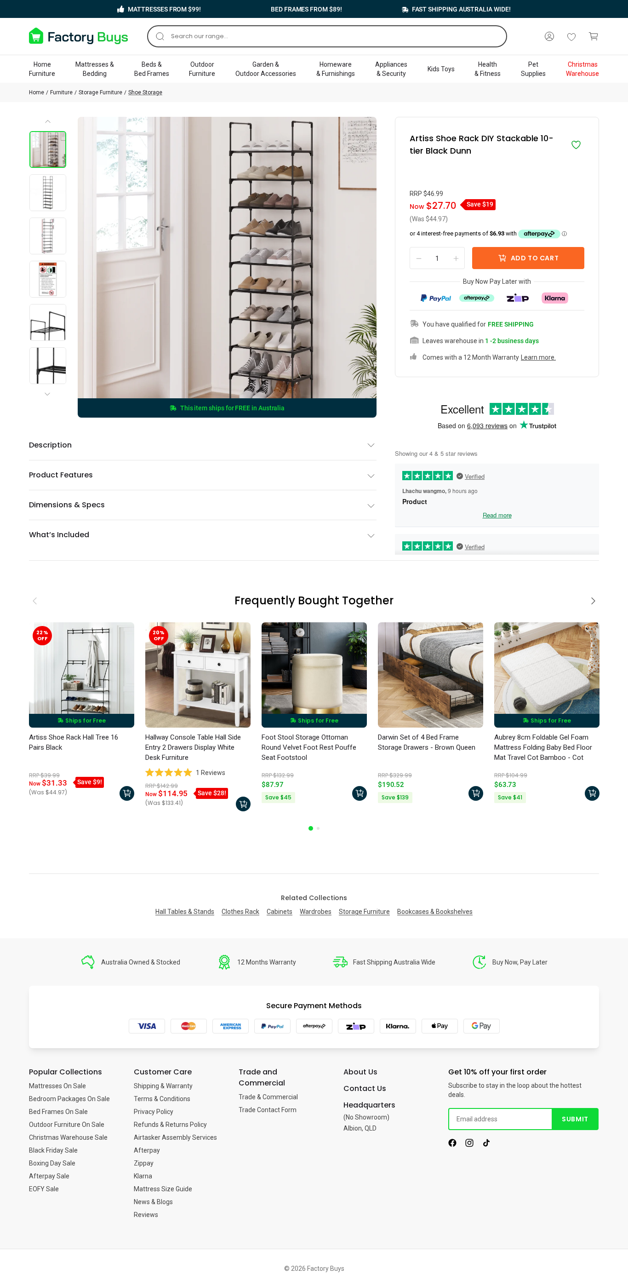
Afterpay (147, 1150)
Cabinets (279, 911)
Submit (575, 1119)
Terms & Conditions (162, 1098)
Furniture (61, 92)
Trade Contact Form (268, 1110)
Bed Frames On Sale (58, 1111)
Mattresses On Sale (57, 1086)
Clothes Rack (240, 911)
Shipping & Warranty (163, 1086)
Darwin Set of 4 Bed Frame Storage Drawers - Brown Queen (426, 742)
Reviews (146, 1214)
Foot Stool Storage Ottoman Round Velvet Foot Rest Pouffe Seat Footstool (309, 747)
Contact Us (364, 1088)
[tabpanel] (81, 713)
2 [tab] (318, 828)
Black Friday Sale (53, 1150)
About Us (360, 1072)
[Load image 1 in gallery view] (47, 149)
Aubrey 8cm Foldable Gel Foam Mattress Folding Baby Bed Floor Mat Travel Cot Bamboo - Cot (543, 747)
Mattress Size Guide (163, 1189)
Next (49, 386)
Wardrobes (315, 911)
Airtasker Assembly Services (175, 1137)
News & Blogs (153, 1202)
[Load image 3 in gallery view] (47, 236)
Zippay (144, 1163)
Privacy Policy (153, 1111)
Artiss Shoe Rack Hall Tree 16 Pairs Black (73, 742)
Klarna (143, 1176)
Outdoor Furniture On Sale (66, 1124)
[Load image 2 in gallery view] (47, 192)
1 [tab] (310, 828)
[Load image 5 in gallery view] (47, 322)
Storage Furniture (100, 92)
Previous (48, 125)
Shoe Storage (145, 92)
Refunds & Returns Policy (170, 1124)
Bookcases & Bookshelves (435, 911)
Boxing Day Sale (52, 1163)
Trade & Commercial (268, 1097)
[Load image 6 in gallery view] (47, 365)
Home (36, 92)
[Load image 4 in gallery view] (47, 279)
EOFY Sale (44, 1189)
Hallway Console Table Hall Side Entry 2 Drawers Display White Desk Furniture (193, 747)
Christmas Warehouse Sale (68, 1137)
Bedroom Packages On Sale (69, 1098)
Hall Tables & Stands (184, 911)
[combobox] (327, 36)
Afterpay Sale (49, 1176)
